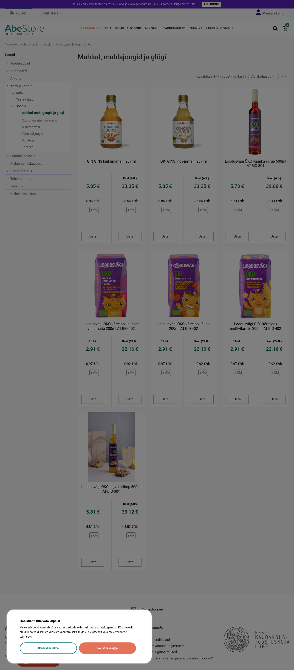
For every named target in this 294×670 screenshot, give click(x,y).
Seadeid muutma (48, 648)
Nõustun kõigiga (107, 648)
